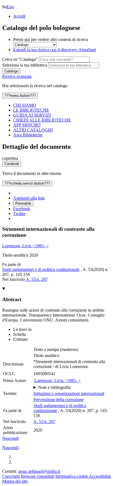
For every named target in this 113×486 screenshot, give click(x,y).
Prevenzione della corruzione (58, 399)
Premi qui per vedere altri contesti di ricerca (50, 39)
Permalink (23, 203)
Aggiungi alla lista (29, 198)
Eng (10, 6)
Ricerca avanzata (17, 76)
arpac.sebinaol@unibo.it (39, 471)
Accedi (19, 16)
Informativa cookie (72, 476)
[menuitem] (62, 105)
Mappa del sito (15, 481)
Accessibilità (100, 476)
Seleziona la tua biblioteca (24, 65)
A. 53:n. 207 (37, 279)
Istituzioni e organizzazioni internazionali (68, 393)
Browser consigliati (37, 476)
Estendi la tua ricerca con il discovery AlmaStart (54, 49)
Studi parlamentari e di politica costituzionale (41, 269)
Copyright (11, 476)
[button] (10, 438)
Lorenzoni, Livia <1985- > (25, 245)
